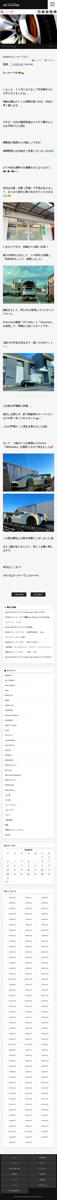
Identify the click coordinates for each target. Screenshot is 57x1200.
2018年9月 (44, 1066)
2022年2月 (12, 995)
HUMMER (9, 720)
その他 (7, 800)
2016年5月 (12, 1120)
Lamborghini (10, 740)
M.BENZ (8, 755)
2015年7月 (28, 1137)
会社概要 (42, 1174)
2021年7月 (28, 1006)
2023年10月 (28, 957)
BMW (7, 700)
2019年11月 (12, 1044)
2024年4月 (28, 946)
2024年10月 (28, 935)
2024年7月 (28, 941)
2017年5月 (12, 1099)
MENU (52, 4)
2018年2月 (12, 1082)
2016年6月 (44, 1115)
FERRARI (9, 710)
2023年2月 (12, 974)
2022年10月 (28, 979)
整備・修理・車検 (14, 1168)
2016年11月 (12, 1110)
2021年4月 (28, 1012)
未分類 (7, 835)
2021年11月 (12, 1001)
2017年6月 (44, 1093)
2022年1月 (28, 995)
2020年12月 (45, 1017)
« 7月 (6, 882)
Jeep (7, 730)
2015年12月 (45, 1126)
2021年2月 (12, 1017)
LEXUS (8, 750)
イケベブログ (10, 805)
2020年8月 (12, 1028)
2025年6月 (44, 919)
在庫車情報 (42, 1157)
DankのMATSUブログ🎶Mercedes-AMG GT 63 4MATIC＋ (28, 658)
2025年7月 (28, 919)
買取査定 (14, 1174)
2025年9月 (44, 914)
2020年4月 (28, 1033)
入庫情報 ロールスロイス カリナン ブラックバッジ (28, 647)
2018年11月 (12, 1066)
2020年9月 (44, 1022)
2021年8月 (12, 1006)
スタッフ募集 (9, 12)
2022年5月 (12, 990)
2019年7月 (28, 1050)
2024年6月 (44, 941)
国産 (7, 825)
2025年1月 (28, 930)
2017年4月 (28, 1099)
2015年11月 (12, 1131)
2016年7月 (28, 1115)
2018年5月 (12, 1077)
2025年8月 (12, 919)
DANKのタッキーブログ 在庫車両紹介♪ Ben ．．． (27, 632)
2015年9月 (44, 1131)
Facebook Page (43, 12)
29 (42, 874)
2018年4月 (28, 1077)
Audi (7, 690)
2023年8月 (12, 963)
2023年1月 (28, 974)
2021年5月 (12, 1012)
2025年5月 (12, 925)
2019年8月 (12, 1050)
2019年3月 (44, 1055)
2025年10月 (28, 914)
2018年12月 (45, 1061)
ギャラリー (14, 1163)
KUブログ (9, 735)
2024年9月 (44, 935)
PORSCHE (9, 785)
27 (28, 874)
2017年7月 (28, 1093)
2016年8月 (12, 1115)
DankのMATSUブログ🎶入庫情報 (19, 627)
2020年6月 (44, 1028)
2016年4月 (28, 1120)
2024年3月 (44, 946)
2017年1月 (28, 1104)
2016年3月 (44, 1120)
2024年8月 (12, 941)
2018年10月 (28, 1066)
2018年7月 (28, 1072)
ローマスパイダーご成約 (15, 637)
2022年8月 (12, 984)
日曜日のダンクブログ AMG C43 (21, 652)
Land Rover (10, 745)
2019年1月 (28, 1061)
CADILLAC (9, 705)
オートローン (42, 1168)
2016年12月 (45, 1104)
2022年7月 (28, 984)
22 (42, 870)
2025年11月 (12, 914)
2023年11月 (12, 957)
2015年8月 (12, 1137)
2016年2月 (12, 1126)
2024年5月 (12, 946)
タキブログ (38, 60)
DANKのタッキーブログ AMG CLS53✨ (22, 642)
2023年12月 (45, 952)
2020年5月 (12, 1033)
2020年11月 (12, 1022)
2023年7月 (28, 963)
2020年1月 (28, 1039)
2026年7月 (28, 897)
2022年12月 (45, 974)
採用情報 (42, 1179)
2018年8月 (12, 1072)
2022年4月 (28, 990)
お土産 (7, 795)
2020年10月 (28, 1022)
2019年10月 (28, 1044)
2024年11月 (12, 935)
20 (28, 870)
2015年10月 (28, 1131)
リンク (15, 1185)
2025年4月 (28, 925)
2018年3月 (44, 1077)
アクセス (14, 1179)
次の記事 (37, 594)
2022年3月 (44, 990)
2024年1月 (28, 952)
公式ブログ (42, 1163)
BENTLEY (9, 695)
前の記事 (19, 594)
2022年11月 (12, 979)
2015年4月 (28, 1142)
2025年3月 (44, 925)
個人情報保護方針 (14, 1190)
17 (8, 870)
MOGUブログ (10, 780)
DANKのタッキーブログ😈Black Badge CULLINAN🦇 (27, 617)
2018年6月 (44, 1072)
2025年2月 (12, 930)
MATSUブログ (11, 765)
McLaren (8, 770)
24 (8, 874)
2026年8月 (12, 897)
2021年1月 (28, 1017)
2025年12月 (45, 908)
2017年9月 (44, 1088)
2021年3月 (44, 1012)
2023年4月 (28, 968)
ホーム (15, 1157)
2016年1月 (28, 1126)
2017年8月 (12, 1093)
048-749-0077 (55, 12)
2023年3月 (44, 968)
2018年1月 (28, 1082)
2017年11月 (12, 1088)
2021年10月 (28, 1001)
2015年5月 (12, 1142)
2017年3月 (44, 1099)
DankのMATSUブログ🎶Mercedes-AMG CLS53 (25, 612)
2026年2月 (12, 908)
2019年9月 (44, 1044)
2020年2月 (12, 1039)
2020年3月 (44, 1033)
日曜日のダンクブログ (14, 830)
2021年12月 (45, 995)
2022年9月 (44, 979)
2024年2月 (12, 952)
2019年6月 (44, 1050)
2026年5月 (12, 903)
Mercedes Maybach (13, 775)
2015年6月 (44, 1137)
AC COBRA (9, 680)
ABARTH (8, 675)
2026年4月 (28, 903)
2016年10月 (28, 1110)
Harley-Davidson (12, 715)
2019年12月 (45, 1039)
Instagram (47, 12)
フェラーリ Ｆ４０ (13, 622)
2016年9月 (44, 1110)
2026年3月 (44, 903)
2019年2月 (12, 1061)
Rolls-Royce (10, 790)
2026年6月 (44, 897)
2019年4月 (28, 1055)
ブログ (7, 815)
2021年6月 (44, 1006)
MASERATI (9, 760)
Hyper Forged (11, 725)
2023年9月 (44, 957)
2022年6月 (44, 984)
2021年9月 (44, 1001)
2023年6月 (44, 963)
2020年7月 (28, 1028)
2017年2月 (12, 1104)
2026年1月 (28, 908)
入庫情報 (8, 820)
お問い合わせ (39, 12)
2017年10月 (28, 1088)
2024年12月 (45, 930)
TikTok (51, 12)
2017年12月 (45, 1082)
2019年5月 (12, 1055)
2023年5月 (12, 968)
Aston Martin (10, 685)
